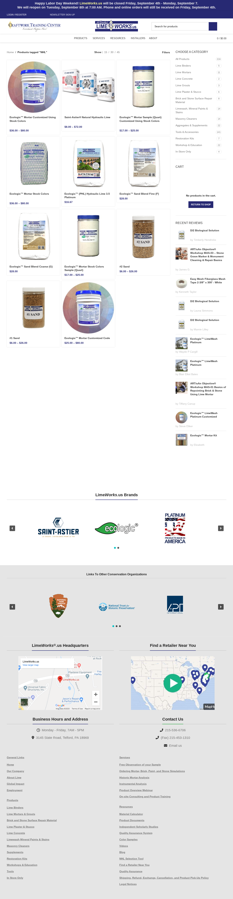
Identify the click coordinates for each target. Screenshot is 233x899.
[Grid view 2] (128, 52)
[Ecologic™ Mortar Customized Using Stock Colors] (33, 86)
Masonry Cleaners (186, 118)
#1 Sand (15, 338)
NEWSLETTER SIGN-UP (62, 14)
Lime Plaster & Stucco (188, 91)
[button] (12, 528)
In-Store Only (183, 151)
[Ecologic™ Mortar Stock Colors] (33, 163)
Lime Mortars (183, 72)
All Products (182, 59)
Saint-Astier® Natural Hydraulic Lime (87, 117)
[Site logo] (116, 26)
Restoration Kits (185, 138)
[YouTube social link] (41, 14)
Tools (10, 871)
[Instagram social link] (37, 14)
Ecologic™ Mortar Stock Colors (29, 193)
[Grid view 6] (140, 52)
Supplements (15, 852)
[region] (116, 528)
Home (10, 52)
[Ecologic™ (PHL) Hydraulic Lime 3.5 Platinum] (88, 163)
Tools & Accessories (187, 132)
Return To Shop (201, 204)
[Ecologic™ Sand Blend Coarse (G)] (33, 235)
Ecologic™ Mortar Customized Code (87, 338)
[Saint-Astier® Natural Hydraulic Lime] (88, 86)
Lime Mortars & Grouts (21, 814)
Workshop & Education (189, 145)
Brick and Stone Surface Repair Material (194, 100)
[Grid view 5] (134, 52)
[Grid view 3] (146, 52)
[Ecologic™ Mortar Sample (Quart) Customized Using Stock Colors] (143, 86)
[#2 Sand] (143, 235)
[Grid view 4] (151, 52)
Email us (175, 745)
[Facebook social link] (32, 14)
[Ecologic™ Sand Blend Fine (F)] (143, 163)
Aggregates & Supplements (191, 125)
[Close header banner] (228, 5)
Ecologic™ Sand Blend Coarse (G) (31, 266)
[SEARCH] (213, 26)
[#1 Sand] (33, 307)
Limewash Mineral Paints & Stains (28, 839)
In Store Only (15, 877)
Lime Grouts (183, 85)
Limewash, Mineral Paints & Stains (192, 110)
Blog (122, 852)
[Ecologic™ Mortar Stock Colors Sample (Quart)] (88, 235)
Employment (14, 790)
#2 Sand (125, 266)
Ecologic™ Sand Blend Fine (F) (139, 193)
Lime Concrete (184, 78)
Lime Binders (183, 65)
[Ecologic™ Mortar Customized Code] (88, 307)
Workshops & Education (22, 864)
